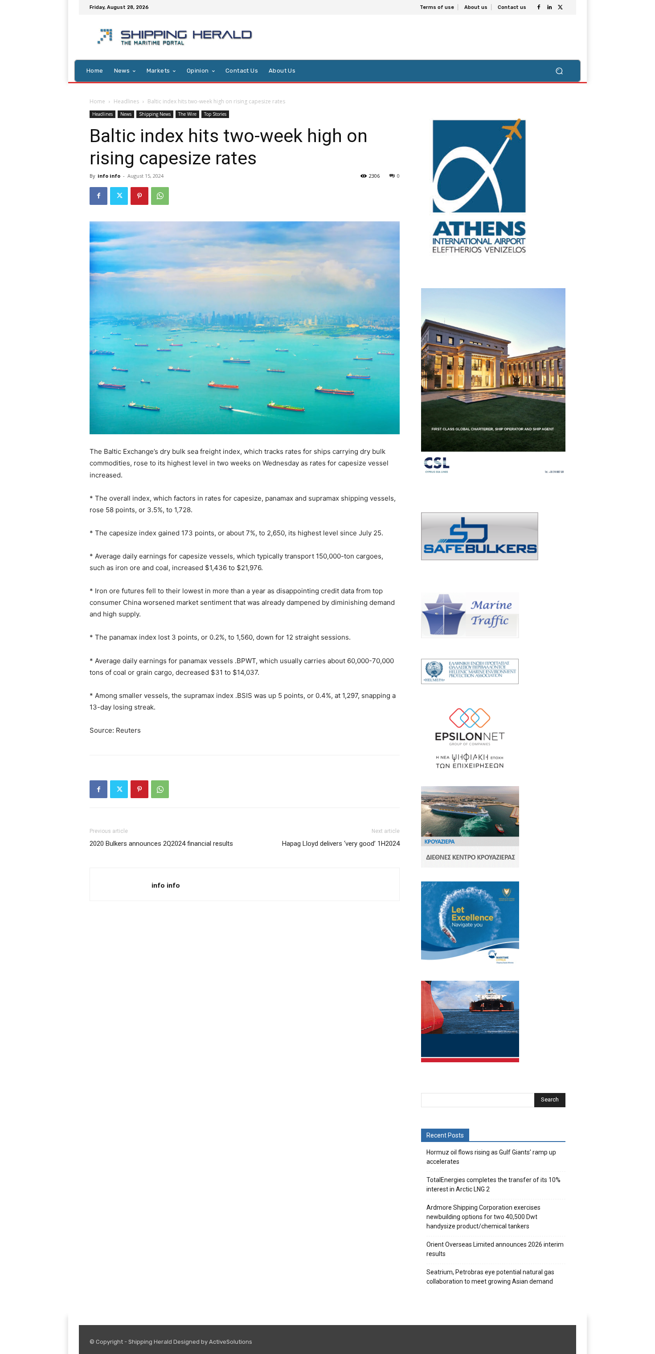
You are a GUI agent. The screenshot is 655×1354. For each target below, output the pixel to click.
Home (97, 101)
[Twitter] (560, 7)
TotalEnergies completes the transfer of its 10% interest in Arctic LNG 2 (493, 1184)
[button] (559, 70)
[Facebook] (538, 7)
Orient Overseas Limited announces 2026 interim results (495, 1249)
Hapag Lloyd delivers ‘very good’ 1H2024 (341, 844)
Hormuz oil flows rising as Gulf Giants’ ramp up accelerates (491, 1157)
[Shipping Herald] (176, 37)
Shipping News (155, 114)
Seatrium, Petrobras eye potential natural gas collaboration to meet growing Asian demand (490, 1276)
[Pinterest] (139, 196)
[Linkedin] (549, 7)
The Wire (187, 114)
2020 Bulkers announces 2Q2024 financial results (161, 844)
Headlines (126, 101)
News (125, 114)
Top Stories (215, 114)
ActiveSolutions (230, 1341)
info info (109, 175)
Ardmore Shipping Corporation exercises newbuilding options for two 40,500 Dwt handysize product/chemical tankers (483, 1217)
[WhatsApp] (160, 196)
